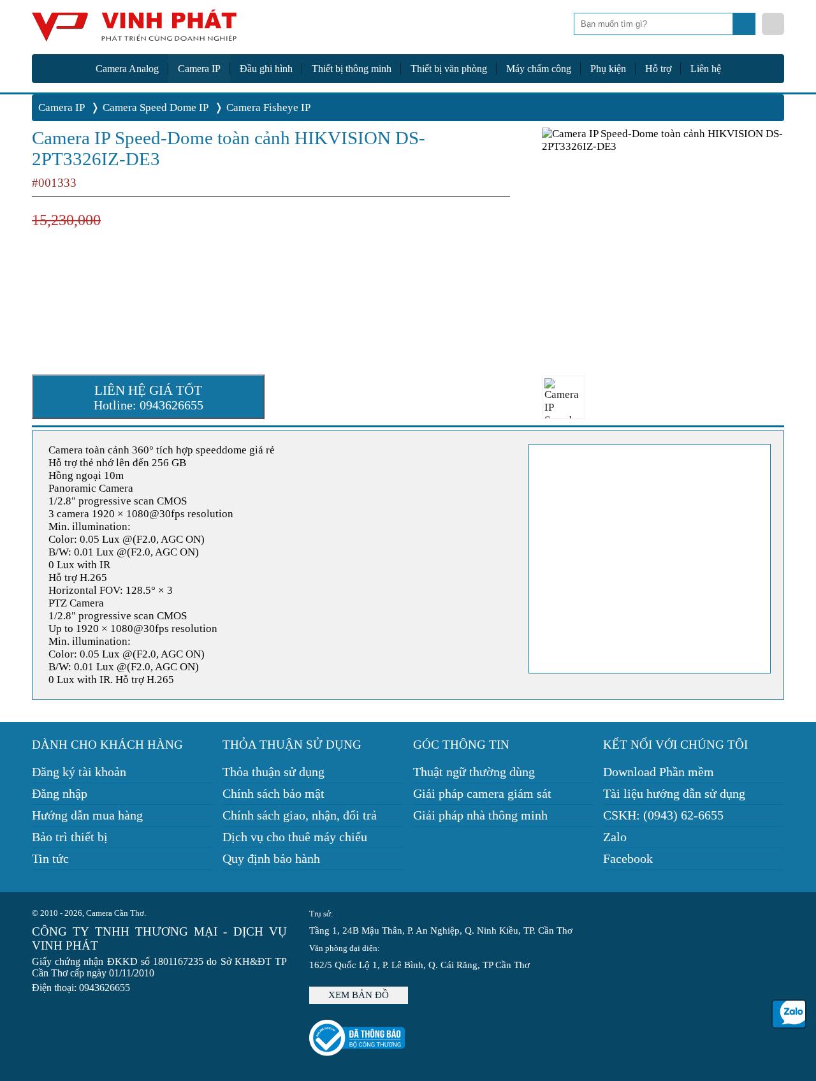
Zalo (615, 837)
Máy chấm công (538, 68)
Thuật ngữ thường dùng (474, 772)
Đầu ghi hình (266, 68)
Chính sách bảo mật (273, 793)
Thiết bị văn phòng (449, 68)
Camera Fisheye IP (268, 107)
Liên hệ (705, 68)
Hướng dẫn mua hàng (87, 815)
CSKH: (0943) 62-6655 (663, 815)
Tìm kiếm (745, 27)
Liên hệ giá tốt (148, 397)
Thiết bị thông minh (351, 68)
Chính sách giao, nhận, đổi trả (299, 815)
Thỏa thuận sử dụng (273, 772)
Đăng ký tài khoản (79, 772)
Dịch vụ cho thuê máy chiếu (294, 837)
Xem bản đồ (358, 995)
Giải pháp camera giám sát (482, 793)
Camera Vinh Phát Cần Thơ (134, 30)
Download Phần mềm (658, 772)
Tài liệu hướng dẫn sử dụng (674, 793)
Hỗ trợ (658, 68)
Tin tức (50, 858)
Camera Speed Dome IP (155, 107)
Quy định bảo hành (271, 858)
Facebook (628, 858)
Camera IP (199, 68)
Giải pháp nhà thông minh (480, 815)
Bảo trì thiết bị (70, 837)
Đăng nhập (59, 793)
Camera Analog (127, 68)
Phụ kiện (608, 68)
